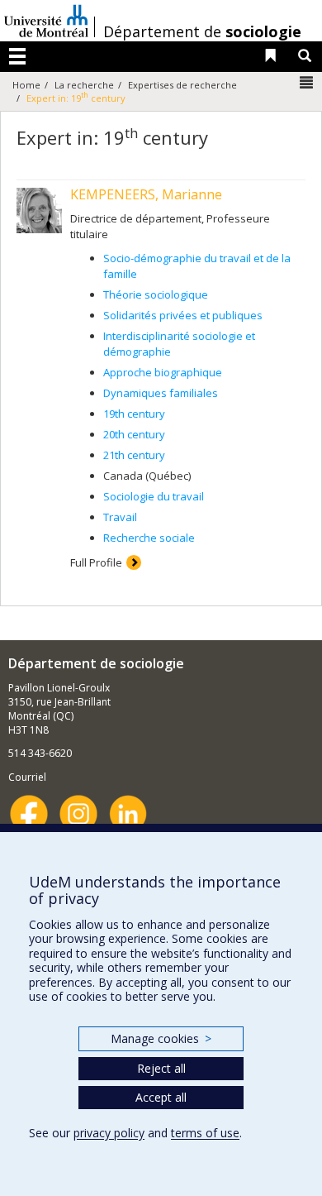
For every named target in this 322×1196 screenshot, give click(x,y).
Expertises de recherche (182, 85)
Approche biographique (162, 372)
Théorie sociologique (155, 294)
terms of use (205, 1133)
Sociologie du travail (153, 496)
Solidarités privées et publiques (183, 315)
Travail (120, 516)
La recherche (84, 85)
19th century (134, 413)
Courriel (27, 777)
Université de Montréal (46, 20)
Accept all (161, 1097)
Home (26, 85)
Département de (202, 31)
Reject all (161, 1068)
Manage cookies (161, 1038)
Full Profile (96, 562)
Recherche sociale (149, 537)
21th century (134, 454)
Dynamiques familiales (160, 392)
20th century (134, 434)
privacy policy (108, 1133)
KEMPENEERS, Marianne (146, 194)
